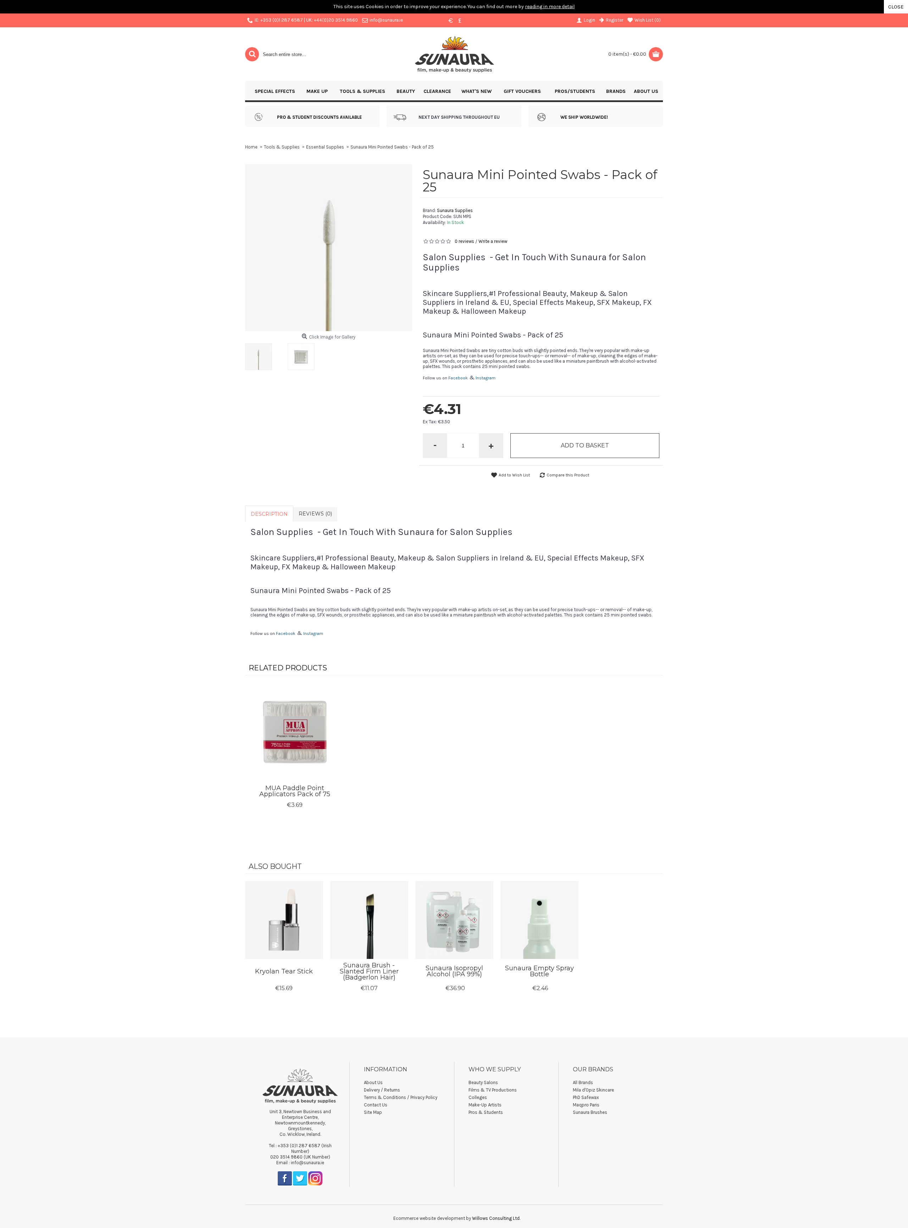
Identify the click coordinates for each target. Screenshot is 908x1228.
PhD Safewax (586, 1097)
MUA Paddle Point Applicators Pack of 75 (294, 791)
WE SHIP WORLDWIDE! (584, 117)
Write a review (492, 241)
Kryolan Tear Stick (284, 971)
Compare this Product (568, 475)
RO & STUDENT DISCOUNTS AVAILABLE (321, 117)
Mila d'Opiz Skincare (593, 1090)
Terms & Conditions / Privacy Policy (400, 1097)
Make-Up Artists (485, 1104)
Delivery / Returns (382, 1090)
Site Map (373, 1112)
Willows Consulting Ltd (496, 1218)
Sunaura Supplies (455, 210)
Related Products (288, 668)
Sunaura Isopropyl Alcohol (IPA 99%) (454, 971)
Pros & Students (486, 1112)
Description (269, 514)
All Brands (583, 1082)
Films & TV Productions (493, 1090)
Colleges (478, 1097)
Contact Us (375, 1104)
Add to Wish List (514, 475)
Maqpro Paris (586, 1104)
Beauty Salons (483, 1082)
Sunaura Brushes (590, 1112)
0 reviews (464, 241)
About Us (373, 1082)
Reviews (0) (315, 513)
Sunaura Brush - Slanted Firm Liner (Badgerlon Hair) (369, 971)
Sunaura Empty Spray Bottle (539, 971)
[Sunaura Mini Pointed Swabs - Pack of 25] (260, 355)
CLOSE (896, 7)
